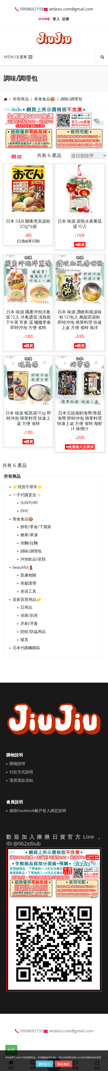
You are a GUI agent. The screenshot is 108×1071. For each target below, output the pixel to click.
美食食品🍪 (44, 98)
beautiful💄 (23, 567)
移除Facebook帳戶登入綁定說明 (37, 810)
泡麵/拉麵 (29, 542)
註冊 (65, 19)
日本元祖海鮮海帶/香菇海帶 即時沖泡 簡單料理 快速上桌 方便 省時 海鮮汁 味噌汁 (79, 421)
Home (44, 19)
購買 (81, 244)
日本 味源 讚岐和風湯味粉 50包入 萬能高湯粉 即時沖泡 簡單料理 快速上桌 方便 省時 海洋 (80, 319)
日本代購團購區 (26, 647)
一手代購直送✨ (27, 494)
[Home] (5, 99)
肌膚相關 (28, 575)
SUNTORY (29, 502)
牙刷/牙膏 (29, 623)
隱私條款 (63, 1064)
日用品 (26, 607)
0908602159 (32, 8)
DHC (24, 510)
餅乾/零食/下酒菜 (35, 526)
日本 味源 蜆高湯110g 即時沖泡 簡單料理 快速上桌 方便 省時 (28, 418)
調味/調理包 (71, 98)
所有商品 (21, 98)
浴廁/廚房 (29, 615)
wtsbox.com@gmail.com (71, 8)
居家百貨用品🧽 (27, 599)
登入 (56, 19)
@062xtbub (27, 843)
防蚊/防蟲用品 (33, 631)
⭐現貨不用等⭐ (27, 486)
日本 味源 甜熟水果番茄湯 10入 (80, 224)
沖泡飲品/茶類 (33, 559)
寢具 (24, 639)
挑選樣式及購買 (81, 447)
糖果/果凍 (29, 534)
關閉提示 (44, 1064)
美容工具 (28, 591)
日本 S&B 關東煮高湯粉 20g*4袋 (28, 224)
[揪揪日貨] (54, 38)
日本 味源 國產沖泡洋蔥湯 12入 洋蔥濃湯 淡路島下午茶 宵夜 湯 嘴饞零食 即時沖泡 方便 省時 (28, 319)
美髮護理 (28, 583)
